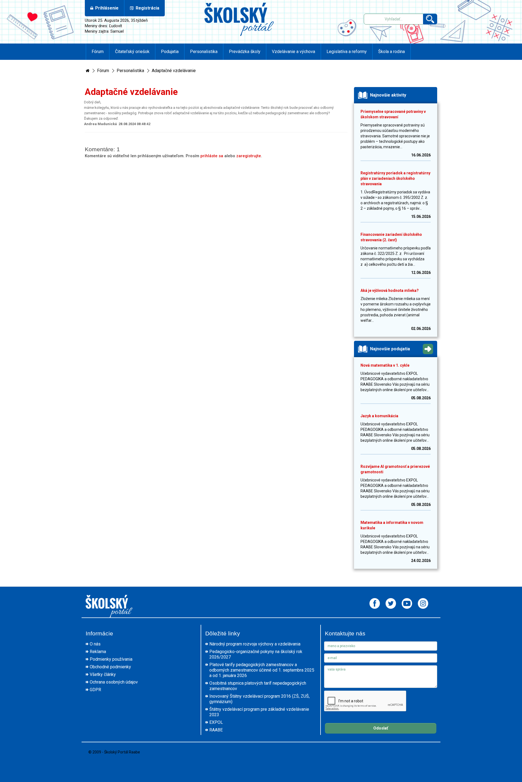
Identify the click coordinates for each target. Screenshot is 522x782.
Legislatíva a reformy (347, 51)
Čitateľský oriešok (132, 51)
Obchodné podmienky (110, 666)
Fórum (98, 51)
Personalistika (203, 51)
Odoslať (380, 728)
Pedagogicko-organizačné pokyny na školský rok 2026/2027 (255, 654)
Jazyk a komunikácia (379, 416)
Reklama (98, 651)
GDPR (95, 689)
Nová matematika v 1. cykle (385, 365)
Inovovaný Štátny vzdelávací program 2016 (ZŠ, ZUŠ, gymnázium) (259, 699)
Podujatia (170, 51)
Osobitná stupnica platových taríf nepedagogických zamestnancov (257, 686)
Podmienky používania (111, 659)
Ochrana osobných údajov (114, 682)
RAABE (216, 729)
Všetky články (103, 674)
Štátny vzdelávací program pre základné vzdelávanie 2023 (259, 712)
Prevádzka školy (244, 51)
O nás (95, 644)
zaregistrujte (248, 155)
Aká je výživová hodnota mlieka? (390, 290)
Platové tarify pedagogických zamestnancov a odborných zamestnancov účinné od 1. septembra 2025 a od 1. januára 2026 (261, 670)
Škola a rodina (391, 51)
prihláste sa (211, 155)
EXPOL (216, 722)
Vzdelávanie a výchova (293, 51)
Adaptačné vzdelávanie (174, 70)
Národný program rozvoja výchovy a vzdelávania (254, 644)
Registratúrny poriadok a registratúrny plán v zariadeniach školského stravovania (395, 178)
